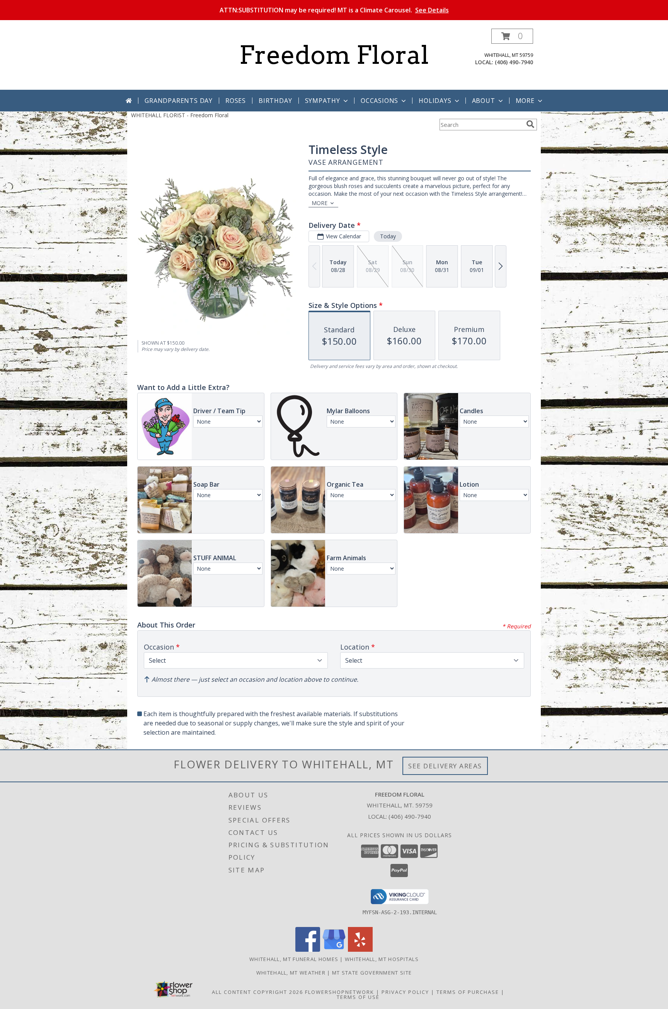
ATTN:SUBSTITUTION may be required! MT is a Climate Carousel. (334, 10)
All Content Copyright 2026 (257, 991)
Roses (235, 100)
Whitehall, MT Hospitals (382, 959)
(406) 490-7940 (514, 62)
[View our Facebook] (307, 949)
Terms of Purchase (467, 991)
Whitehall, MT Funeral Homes (293, 959)
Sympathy (322, 100)
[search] (530, 124)
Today (388, 236)
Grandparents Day (179, 100)
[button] (512, 36)
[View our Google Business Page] (334, 949)
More (525, 100)
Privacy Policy (405, 991)
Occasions (379, 100)
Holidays (435, 100)
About (483, 100)
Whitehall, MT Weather (290, 972)
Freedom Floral (334, 55)
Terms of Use (358, 997)
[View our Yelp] (360, 949)
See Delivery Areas (445, 765)
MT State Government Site (372, 972)
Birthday (275, 100)
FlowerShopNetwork (339, 991)
